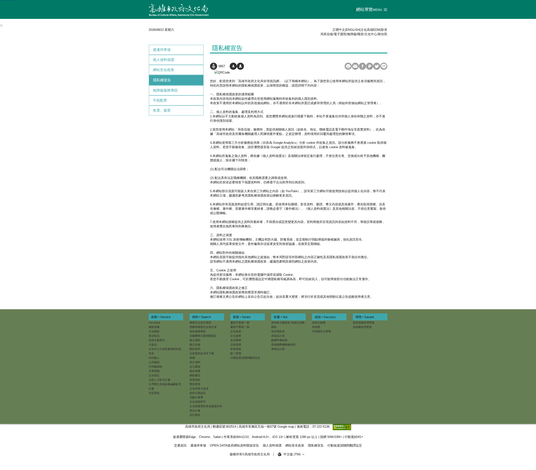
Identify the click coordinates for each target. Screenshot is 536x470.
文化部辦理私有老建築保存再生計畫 (205, 408)
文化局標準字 (197, 401)
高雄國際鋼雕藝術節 (283, 344)
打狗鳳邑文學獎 (321, 331)
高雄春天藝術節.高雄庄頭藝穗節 (288, 325)
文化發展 (235, 331)
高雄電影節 (278, 331)
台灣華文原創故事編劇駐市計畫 (165, 386)
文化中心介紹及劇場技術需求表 (165, 351)
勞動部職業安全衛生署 (203, 327)
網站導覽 (364, 9)
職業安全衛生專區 (200, 322)
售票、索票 (162, 111)
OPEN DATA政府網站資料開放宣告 (234, 445)
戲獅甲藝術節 (279, 340)
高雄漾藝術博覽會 (364, 322)
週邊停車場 (162, 50)
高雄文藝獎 (319, 322)
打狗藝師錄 (155, 366)
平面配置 (160, 100)
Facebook (155, 322)
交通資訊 (180, 445)
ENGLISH (353, 29)
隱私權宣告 (162, 80)
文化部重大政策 (199, 388)
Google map (285, 426)
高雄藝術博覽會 (362, 327)
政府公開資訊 (197, 393)
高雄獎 (316, 327)
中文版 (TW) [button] (292, 454)
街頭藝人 (154, 357)
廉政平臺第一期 (239, 322)
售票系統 (194, 379)
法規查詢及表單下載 (201, 353)
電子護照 (340, 34)
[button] (380, 9)
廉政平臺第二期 (239, 327)
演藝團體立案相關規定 (203, 335)
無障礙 (352, 34)
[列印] (348, 66)
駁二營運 (235, 353)
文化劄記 (154, 375)
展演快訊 (154, 335)
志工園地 (194, 366)
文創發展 (235, 344)
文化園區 (154, 331)
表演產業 (235, 340)
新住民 (382, 34)
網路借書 (154, 327)
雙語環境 (194, 384)
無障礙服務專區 (165, 90)
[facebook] (362, 66)
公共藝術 (154, 362)
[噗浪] (369, 66)
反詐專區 (194, 415)
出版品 (153, 344)
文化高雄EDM (370, 29)
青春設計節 (278, 349)
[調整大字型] (240, 66)
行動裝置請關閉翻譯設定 (245, 357)
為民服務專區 (197, 331)
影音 (384, 29)
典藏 (192, 357)
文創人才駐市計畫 (159, 379)
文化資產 (235, 335)
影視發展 (235, 349)
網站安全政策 (163, 70)
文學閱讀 (154, 371)
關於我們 (194, 349)
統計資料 (194, 362)
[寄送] (355, 66)
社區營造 (154, 393)
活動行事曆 (196, 397)
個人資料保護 (163, 60)
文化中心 (371, 34)
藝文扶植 (194, 344)
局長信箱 (326, 34)
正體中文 (338, 29)
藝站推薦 (194, 371)
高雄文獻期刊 (157, 340)
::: (354, 10)
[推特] (376, 66)
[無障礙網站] (342, 426)
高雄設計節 (278, 335)
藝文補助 (194, 340)
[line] (383, 66)
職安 (360, 34)
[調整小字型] (233, 66)
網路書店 (194, 375)
